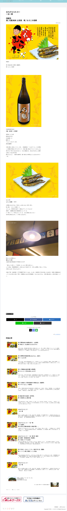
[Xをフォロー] (30, 330)
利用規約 (56, 506)
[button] (43, 323)
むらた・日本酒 (10, 313)
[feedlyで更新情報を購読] (36, 330)
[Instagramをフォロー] (33, 330)
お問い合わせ (62, 506)
